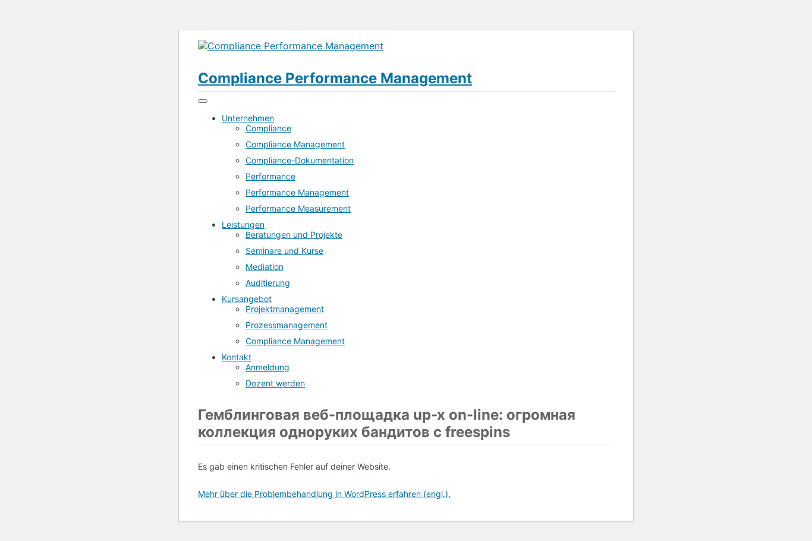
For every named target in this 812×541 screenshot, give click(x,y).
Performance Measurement (298, 208)
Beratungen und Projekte (294, 234)
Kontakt (236, 357)
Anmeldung (267, 367)
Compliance (268, 128)
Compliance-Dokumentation (300, 160)
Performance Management (297, 192)
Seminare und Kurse (284, 251)
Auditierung (268, 283)
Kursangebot (247, 299)
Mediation (265, 267)
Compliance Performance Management (335, 78)
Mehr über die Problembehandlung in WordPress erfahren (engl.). (324, 494)
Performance (270, 176)
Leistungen (243, 224)
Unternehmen (248, 118)
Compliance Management (295, 144)
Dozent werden (275, 383)
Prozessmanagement (287, 325)
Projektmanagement (285, 309)
